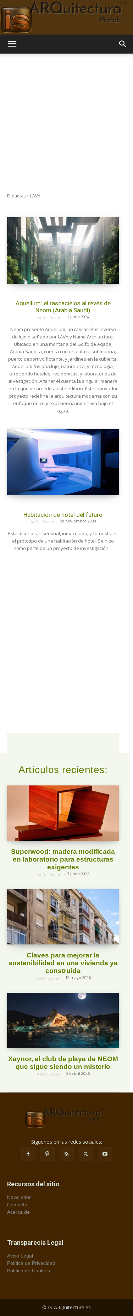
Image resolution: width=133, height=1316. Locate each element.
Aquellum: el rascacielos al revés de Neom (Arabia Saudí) (63, 307)
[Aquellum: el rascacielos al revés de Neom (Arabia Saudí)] (63, 250)
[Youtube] (105, 1154)
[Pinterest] (47, 1154)
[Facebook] (28, 1154)
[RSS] (67, 1154)
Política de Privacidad (31, 1263)
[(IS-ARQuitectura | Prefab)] (66, 17)
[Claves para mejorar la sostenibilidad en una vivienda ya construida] (63, 917)
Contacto (17, 1204)
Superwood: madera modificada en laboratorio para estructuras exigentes (63, 859)
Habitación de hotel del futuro (62, 514)
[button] (12, 44)
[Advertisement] (66, 123)
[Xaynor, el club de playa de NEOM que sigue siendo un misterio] (63, 1020)
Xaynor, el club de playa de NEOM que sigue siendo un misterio (63, 1062)
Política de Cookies (28, 1270)
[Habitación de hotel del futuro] (63, 462)
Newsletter (19, 1197)
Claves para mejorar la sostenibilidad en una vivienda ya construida (63, 962)
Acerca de (18, 1212)
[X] (86, 1154)
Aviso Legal (20, 1256)
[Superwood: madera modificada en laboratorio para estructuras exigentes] (63, 813)
